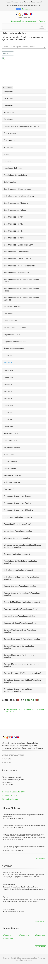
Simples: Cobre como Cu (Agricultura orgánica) (19, 647)
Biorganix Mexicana (9, 884)
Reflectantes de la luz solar (15, 327)
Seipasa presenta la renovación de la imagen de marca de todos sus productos (23, 815)
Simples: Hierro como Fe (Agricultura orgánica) (19, 656)
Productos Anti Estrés (12, 306)
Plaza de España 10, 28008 (15, 792)
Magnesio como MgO (12, 447)
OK (18, 9)
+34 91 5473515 (11, 795)
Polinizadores (9, 140)
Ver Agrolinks (41, 921)
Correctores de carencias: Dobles (17, 496)
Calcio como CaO (11, 440)
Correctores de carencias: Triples (17, 503)
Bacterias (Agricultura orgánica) (17, 554)
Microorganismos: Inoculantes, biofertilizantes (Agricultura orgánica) (22, 546)
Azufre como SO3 (11, 433)
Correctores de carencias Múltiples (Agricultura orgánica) (18, 690)
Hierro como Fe (10, 468)
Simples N (8, 362)
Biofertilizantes (10, 182)
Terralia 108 (8, 939)
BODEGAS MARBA (9, 909)
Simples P (8, 391)
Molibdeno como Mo (12, 482)
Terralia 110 (24, 935)
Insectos (7, 161)
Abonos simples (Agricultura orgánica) (19, 616)
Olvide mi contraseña (29, 21)
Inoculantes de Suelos (13, 168)
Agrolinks (7, 866)
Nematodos (8, 147)
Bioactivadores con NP (13, 216)
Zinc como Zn (9, 489)
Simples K (8, 398)
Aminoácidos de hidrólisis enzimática (19, 196)
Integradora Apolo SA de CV (12, 872)
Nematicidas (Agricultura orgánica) (18, 531)
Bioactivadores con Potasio (15, 210)
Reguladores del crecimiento (15, 175)
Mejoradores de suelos (13, 334)
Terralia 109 (40, 935)
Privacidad (6, 759)
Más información (27, 9)
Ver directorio (7, 87)
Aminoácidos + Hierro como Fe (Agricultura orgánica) (21, 578)
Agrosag (5, 897)
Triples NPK (9, 377)
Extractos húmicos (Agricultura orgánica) (20, 623)
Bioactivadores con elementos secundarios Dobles (21, 280)
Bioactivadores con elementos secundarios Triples (21, 289)
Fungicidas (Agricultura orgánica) (17, 524)
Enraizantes (9, 313)
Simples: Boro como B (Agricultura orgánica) (22, 639)
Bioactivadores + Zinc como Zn (16, 272)
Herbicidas (8, 98)
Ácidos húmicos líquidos (14, 348)
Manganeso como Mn (12, 475)
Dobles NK (8, 355)
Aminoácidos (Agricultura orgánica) (18, 570)
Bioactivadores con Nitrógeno (16, 203)
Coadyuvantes (10, 133)
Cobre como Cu (10, 461)
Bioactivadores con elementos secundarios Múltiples (21, 298)
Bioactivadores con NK (13, 223)
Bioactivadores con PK (13, 230)
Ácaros (6, 154)
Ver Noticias (42, 858)
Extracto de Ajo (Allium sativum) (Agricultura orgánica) (22, 594)
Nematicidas (9, 112)
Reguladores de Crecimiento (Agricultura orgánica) (20, 562)
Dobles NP (8, 370)
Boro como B (9, 454)
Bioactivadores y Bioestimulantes (17, 189)
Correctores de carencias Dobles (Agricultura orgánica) (22, 681)
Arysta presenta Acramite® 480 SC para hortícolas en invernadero (24, 825)
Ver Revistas (42, 947)
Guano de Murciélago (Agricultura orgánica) (22, 602)
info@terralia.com (11, 799)
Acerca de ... (7, 762)
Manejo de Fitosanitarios (13, 755)
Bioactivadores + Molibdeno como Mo (19, 265)
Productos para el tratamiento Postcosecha (21, 126)
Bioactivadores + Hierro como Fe (17, 258)
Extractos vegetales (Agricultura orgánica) (21, 609)
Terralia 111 (8, 935)
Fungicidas (8, 91)
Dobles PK (8, 419)
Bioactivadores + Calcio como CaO (18, 244)
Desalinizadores (10, 320)
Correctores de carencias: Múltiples (18, 510)
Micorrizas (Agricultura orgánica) (17, 538)
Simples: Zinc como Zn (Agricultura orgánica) (22, 673)
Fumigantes (8, 105)
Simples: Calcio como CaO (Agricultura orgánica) (20, 631)
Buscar (5, 53)
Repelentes (8, 119)
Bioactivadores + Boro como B (16, 251)
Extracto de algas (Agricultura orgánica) (20, 586)
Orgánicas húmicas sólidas (15, 341)
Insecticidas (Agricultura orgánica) (18, 517)
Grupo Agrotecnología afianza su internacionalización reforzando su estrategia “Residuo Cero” (24, 847)
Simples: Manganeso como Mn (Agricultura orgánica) (21, 665)
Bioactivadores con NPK (14, 237)
